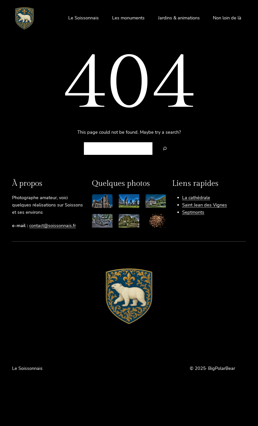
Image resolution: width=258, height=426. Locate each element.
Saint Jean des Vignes (204, 205)
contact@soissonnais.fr (52, 226)
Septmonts (193, 212)
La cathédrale (196, 198)
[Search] (164, 148)
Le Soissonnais (27, 368)
